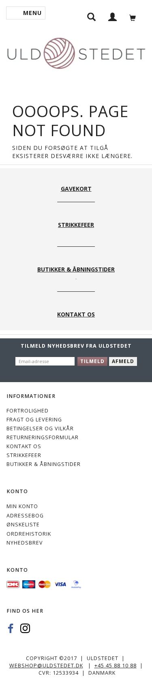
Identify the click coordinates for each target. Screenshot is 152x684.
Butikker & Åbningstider (43, 464)
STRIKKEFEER (23, 455)
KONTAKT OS (23, 446)
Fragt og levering (34, 419)
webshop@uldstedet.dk (46, 665)
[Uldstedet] (76, 51)
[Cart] (135, 16)
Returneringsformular (42, 437)
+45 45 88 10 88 (115, 665)
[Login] (113, 16)
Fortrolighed (27, 410)
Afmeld (123, 361)
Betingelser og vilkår (40, 428)
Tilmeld (92, 361)
